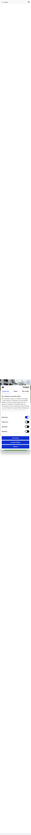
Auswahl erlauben (15, 442)
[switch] (27, 422)
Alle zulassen (15, 438)
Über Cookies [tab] (25, 391)
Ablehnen (15, 446)
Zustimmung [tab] (5, 391)
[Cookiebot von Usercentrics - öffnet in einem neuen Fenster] (22, 387)
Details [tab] (15, 391)
